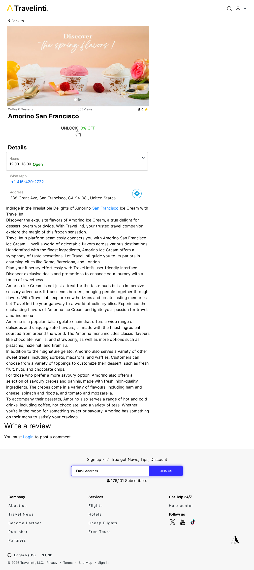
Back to (17, 21)
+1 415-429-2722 (27, 181)
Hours (14, 158)
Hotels (95, 514)
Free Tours (100, 531)
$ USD (47, 555)
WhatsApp (18, 176)
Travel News (21, 514)
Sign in (103, 563)
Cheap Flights (103, 523)
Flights (96, 505)
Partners (17, 540)
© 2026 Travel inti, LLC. (25, 563)
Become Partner (24, 523)
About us (17, 505)
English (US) (25, 555)
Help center (181, 505)
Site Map (85, 563)
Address (16, 192)
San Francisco (105, 208)
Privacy (51, 563)
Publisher (18, 531)
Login (28, 436)
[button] (17, 66)
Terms (68, 563)
